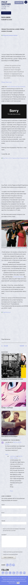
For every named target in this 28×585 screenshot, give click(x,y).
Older (6, 346)
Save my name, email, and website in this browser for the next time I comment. (14, 529)
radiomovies (13, 456)
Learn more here (11, 581)
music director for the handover (16, 86)
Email (3, 512)
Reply (6, 454)
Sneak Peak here (6, 82)
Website (3, 520)
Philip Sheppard (6, 3)
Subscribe (19, 2)
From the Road (5, 7)
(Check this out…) (18, 276)
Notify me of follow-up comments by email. (12, 551)
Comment (4, 534)
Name (3, 504)
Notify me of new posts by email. (10, 554)
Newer (22, 346)
